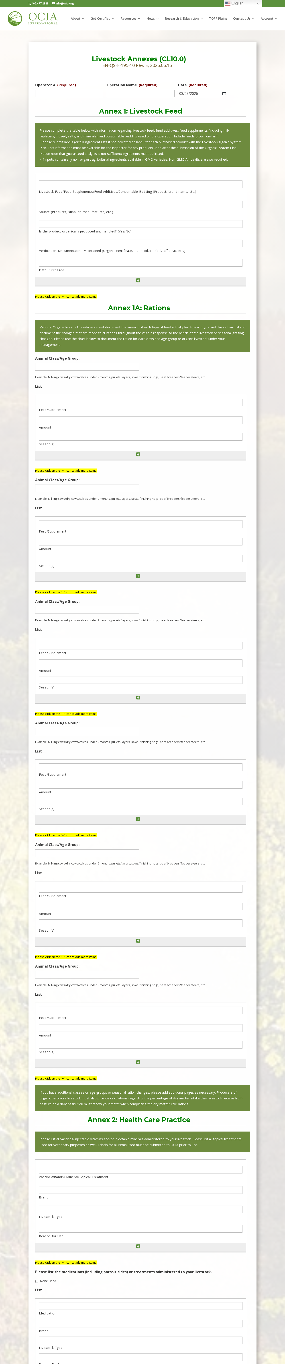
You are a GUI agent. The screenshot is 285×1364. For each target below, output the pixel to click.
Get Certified (100, 19)
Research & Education (182, 19)
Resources (128, 19)
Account (267, 19)
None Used (48, 1281)
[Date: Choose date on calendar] (224, 93)
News (151, 19)
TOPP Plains (218, 19)
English (236, 3)
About (75, 19)
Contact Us (241, 19)
